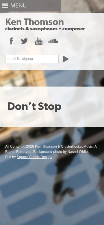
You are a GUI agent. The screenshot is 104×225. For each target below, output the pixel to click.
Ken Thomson (34, 21)
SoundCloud (52, 41)
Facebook (11, 41)
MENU (18, 5)
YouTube (38, 41)
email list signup (20, 59)
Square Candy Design (34, 156)
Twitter (24, 41)
